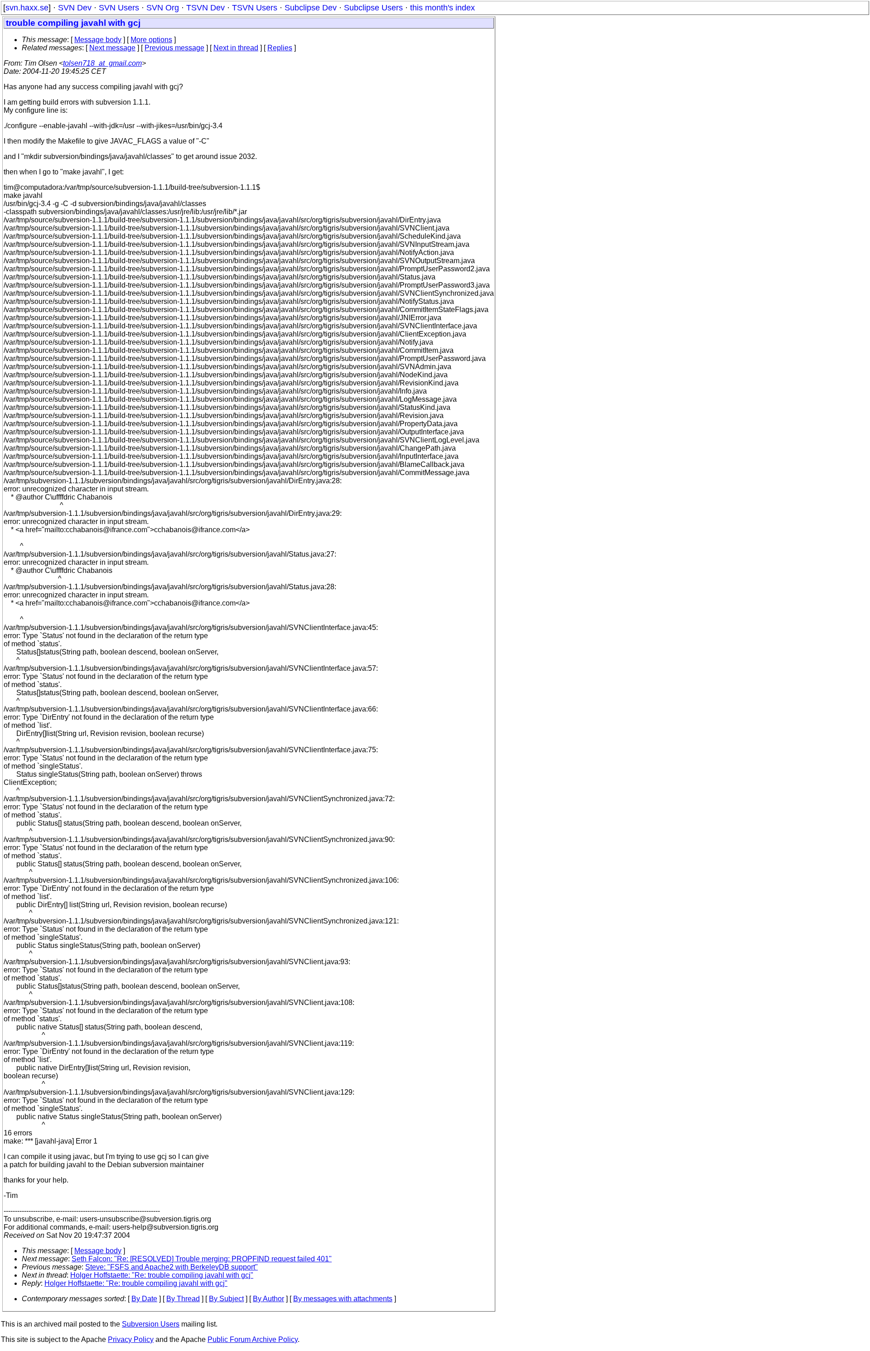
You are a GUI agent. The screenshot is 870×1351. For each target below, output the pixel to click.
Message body (97, 39)
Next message (112, 48)
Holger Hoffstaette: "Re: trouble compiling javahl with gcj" (161, 1275)
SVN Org (162, 7)
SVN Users (119, 7)
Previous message (174, 48)
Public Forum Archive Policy (253, 1339)
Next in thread (235, 48)
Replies (279, 48)
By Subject (226, 1299)
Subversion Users (150, 1324)
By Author (268, 1299)
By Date (144, 1299)
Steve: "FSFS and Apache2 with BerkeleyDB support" (171, 1267)
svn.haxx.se (26, 7)
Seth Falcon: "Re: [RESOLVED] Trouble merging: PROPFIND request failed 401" (202, 1259)
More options (151, 39)
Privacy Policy (131, 1339)
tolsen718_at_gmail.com (102, 63)
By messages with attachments (342, 1299)
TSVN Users (254, 7)
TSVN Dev (205, 7)
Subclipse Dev (311, 7)
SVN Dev (75, 7)
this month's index (442, 7)
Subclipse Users (373, 7)
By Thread (183, 1299)
